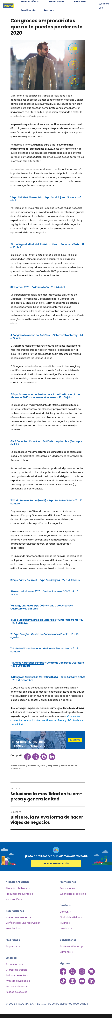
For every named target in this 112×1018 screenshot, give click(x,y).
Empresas (11, 946)
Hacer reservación (17, 917)
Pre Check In (28, 10)
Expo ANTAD (19, 197)
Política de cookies (16, 992)
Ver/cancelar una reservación (23, 923)
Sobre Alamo (13, 964)
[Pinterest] (72, 979)
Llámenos (65, 952)
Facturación (13, 899)
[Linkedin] (91, 979)
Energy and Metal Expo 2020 (29, 605)
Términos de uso (15, 986)
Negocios (53, 765)
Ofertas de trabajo (16, 969)
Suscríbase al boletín (72, 894)
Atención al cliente (16, 888)
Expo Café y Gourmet (25, 580)
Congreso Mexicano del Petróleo (31, 335)
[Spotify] (91, 971)
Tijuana (64, 923)
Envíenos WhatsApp (71, 946)
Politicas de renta (16, 975)
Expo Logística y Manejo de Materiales (34, 620)
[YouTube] (82, 979)
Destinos (49, 10)
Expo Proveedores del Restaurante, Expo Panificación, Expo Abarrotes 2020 (45, 396)
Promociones (67, 888)
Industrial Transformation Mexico (32, 648)
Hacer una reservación (56, 863)
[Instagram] (82, 971)
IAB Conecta (19, 441)
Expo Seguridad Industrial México (30, 244)
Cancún (64, 911)
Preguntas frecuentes (18, 894)
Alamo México (17, 765)
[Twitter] (72, 971)
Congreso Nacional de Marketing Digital (35, 677)
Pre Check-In (13, 928)
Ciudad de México (70, 917)
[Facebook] (63, 971)
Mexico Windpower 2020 (26, 591)
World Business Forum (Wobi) (29, 500)
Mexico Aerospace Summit (28, 662)
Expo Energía (21, 634)
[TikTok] (63, 979)
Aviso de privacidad (17, 981)
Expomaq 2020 (20, 287)
